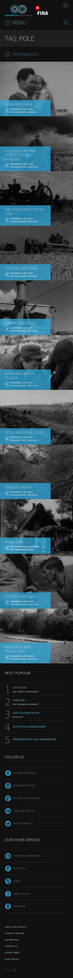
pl (65, 5)
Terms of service (14, 933)
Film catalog (12, 959)
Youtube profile (24, 811)
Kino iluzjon (22, 893)
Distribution (12, 940)
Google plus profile (27, 798)
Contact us (11, 946)
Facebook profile (25, 773)
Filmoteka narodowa (27, 855)
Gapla (17, 881)
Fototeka (20, 868)
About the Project (15, 927)
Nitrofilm (20, 906)
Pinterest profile (25, 785)
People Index (12, 953)
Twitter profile (23, 823)
